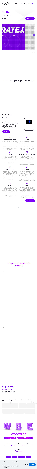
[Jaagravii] (7, 80)
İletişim (9, 444)
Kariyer (18, 444)
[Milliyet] (19, 80)
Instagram (9, 456)
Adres (18, 449)
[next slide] (34, 52)
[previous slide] (32, 52)
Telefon (28, 444)
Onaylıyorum (32, 464)
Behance (14, 456)
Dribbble (22, 456)
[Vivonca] (30, 80)
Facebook (28, 456)
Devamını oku (25, 464)
